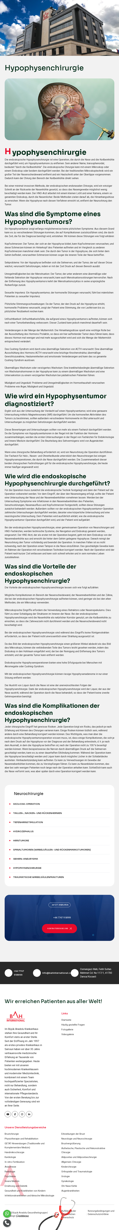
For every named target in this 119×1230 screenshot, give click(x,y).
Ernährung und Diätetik (16, 1186)
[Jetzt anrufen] (7, 1223)
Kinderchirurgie (68, 1166)
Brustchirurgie (12, 1133)
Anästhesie (10, 1166)
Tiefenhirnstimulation (28, 822)
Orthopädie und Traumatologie (76, 1171)
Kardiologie (10, 1157)
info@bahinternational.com (58, 973)
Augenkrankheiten (70, 1190)
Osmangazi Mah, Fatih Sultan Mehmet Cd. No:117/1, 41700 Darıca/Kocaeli (96, 973)
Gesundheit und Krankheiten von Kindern (25, 1190)
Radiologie (10, 1171)
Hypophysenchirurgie (27, 868)
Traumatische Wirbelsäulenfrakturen (38, 877)
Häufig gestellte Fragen (73, 1024)
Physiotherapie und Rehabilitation (21, 1138)
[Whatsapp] (7, 1214)
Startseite (66, 1020)
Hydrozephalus (23, 831)
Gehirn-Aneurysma (25, 858)
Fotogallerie (67, 1029)
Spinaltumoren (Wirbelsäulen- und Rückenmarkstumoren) (52, 849)
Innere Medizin (12, 1181)
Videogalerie (67, 1034)
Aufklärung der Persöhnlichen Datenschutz (68, 1214)
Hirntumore (21, 840)
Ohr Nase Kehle (69, 1186)
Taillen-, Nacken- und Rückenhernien (37, 813)
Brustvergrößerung (70, 1143)
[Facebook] (8, 1114)
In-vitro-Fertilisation (15, 1162)
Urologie (65, 1176)
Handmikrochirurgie (14, 1152)
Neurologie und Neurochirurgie (76, 1138)
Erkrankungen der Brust (73, 1133)
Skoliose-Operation (26, 804)
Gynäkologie (67, 1181)
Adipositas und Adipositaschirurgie (79, 1157)
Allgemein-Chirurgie (71, 1162)
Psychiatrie (10, 1176)
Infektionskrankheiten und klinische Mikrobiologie (29, 1195)
